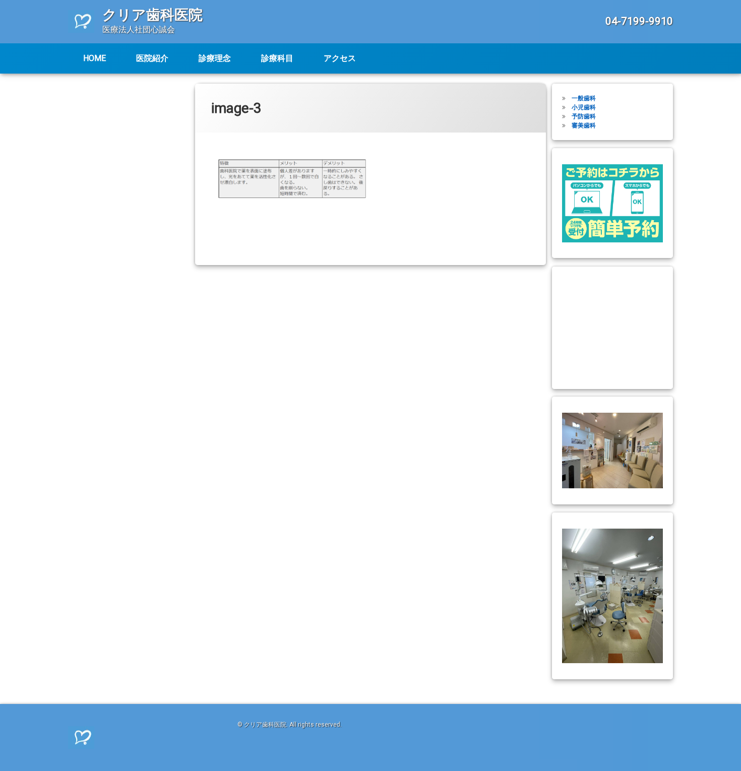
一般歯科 (584, 98)
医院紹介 (152, 58)
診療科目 (277, 58)
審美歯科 (584, 125)
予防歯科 (584, 116)
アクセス (340, 58)
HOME (94, 58)
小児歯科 (584, 107)
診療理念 (215, 58)
